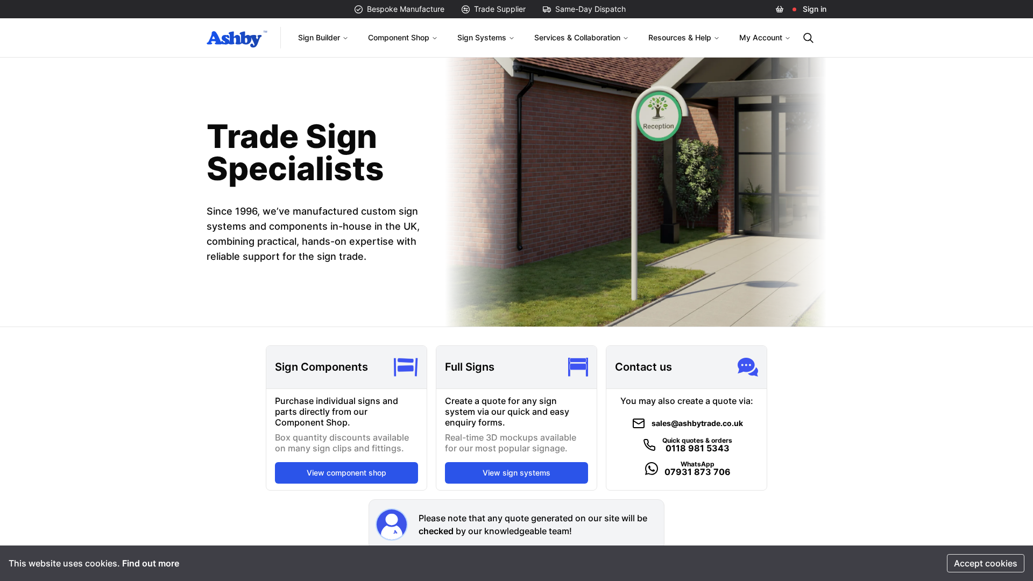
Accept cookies (985, 563)
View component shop (346, 472)
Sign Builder (319, 37)
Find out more (150, 563)
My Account (760, 37)
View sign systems (516, 472)
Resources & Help (679, 37)
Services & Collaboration (577, 37)
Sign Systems (481, 37)
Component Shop (398, 37)
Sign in (814, 8)
